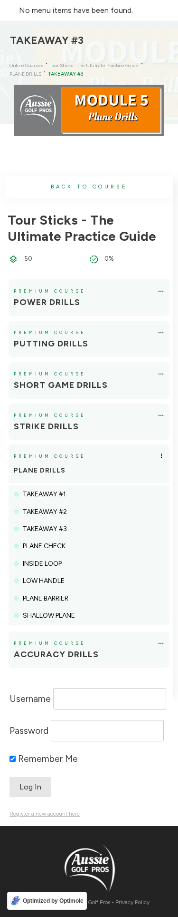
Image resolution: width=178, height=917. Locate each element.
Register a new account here (44, 813)
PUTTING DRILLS (51, 343)
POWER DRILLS (47, 302)
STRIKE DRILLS (46, 426)
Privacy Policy (132, 902)
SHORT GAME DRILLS (61, 385)
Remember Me (47, 758)
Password (28, 730)
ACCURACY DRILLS (56, 654)
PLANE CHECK (44, 546)
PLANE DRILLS (40, 470)
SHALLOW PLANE (49, 615)
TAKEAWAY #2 (45, 512)
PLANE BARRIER (45, 598)
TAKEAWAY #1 (44, 494)
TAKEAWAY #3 (45, 529)
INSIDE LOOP (42, 564)
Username (30, 698)
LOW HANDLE (44, 581)
